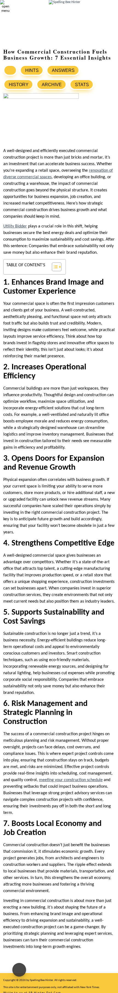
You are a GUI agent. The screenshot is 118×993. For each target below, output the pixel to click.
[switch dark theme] (19, 970)
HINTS (32, 70)
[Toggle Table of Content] (54, 266)
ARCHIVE (52, 84)
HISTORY (19, 84)
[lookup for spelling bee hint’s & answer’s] (10, 70)
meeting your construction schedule (71, 780)
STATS (82, 84)
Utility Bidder (15, 226)
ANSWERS (63, 70)
